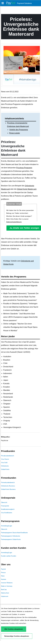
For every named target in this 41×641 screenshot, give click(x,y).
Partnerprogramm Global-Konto (11, 539)
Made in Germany (6, 586)
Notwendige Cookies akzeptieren (16, 636)
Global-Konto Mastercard (26, 189)
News (3, 576)
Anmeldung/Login (6, 526)
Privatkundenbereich (7, 456)
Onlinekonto (5, 466)
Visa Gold (4, 462)
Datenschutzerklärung (8, 617)
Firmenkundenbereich (8, 482)
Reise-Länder (14, 133)
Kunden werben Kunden (8, 556)
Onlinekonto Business (8, 486)
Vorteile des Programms (18, 130)
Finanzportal (5, 506)
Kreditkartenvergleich (7, 509)
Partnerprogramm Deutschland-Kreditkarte (14, 532)
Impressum (4, 596)
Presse (3, 572)
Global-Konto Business (8, 489)
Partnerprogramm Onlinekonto (10, 536)
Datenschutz (5, 593)
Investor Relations (7, 583)
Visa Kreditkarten (6, 512)
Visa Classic (5, 459)
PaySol (3, 569)
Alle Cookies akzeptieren (13, 629)
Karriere (3, 579)
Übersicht (4, 502)
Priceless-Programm (24, 168)
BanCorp (4, 589)
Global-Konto (5, 469)
